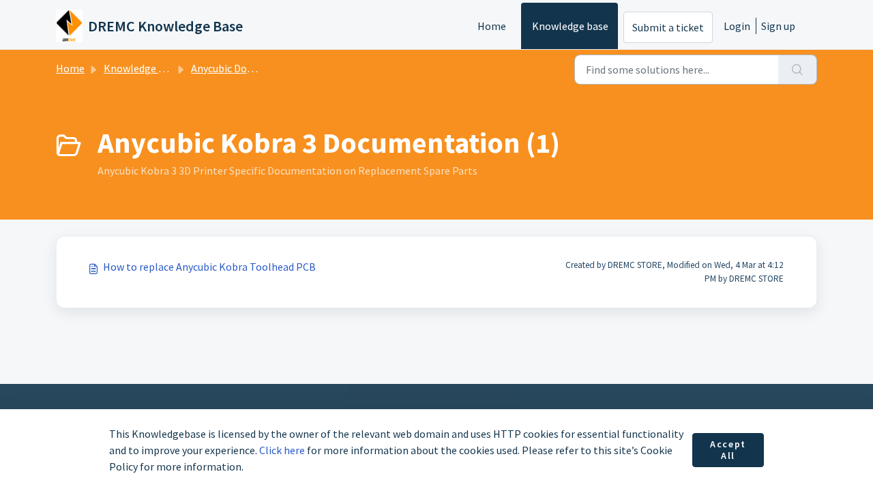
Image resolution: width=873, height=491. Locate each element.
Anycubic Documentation (249, 68)
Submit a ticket (668, 27)
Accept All (728, 450)
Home (491, 26)
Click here (282, 450)
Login (737, 26)
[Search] (797, 70)
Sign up (778, 26)
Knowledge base (570, 26)
